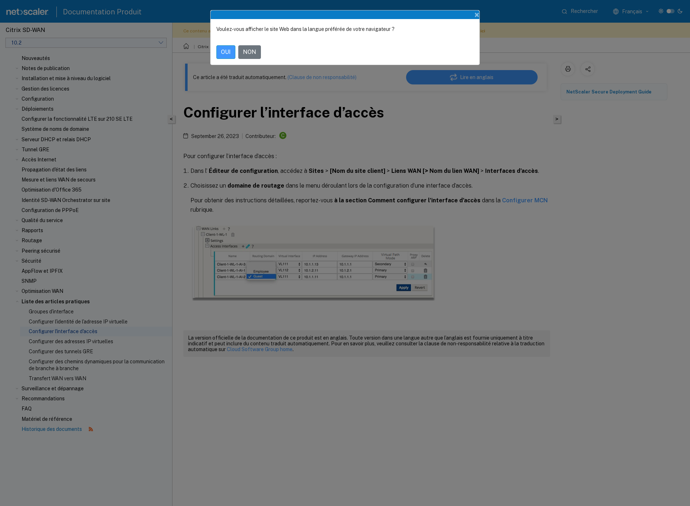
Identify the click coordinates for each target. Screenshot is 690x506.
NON (249, 52)
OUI (226, 52)
